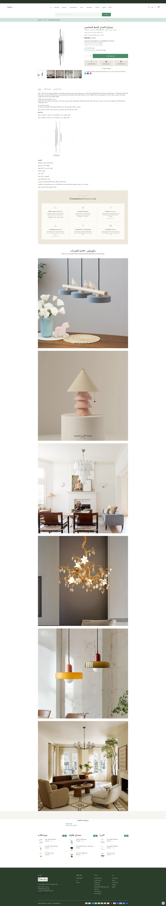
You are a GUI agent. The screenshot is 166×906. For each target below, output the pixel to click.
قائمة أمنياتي (114, 878)
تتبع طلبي (114, 884)
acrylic (108, 71)
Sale (88, 29)
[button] (149, 7)
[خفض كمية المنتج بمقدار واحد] (86, 56)
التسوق (113, 886)
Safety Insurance (97, 891)
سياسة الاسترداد (97, 880)
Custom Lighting (97, 893)
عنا (77, 880)
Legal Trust (96, 889)
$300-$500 (103, 71)
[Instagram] (46, 893)
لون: (89, 47)
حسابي (113, 880)
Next (81, 75)
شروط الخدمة (97, 884)
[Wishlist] (155, 7)
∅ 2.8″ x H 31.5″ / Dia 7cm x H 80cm (93, 44)
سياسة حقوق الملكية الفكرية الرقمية (101, 886)
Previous (39, 75)
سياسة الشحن (97, 882)
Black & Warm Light (101, 50)
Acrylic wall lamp (114, 71)
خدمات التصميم (57, 89)
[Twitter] (38, 893)
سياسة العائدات (47, 89)
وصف (39, 89)
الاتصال (77, 882)
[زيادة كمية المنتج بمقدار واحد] (90, 56)
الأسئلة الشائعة (79, 878)
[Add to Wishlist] (39, 840)
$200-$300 (98, 71)
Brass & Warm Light (89, 50)
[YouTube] (48, 893)
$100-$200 (92, 71)
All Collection (122, 71)
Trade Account (115, 882)
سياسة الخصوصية (98, 878)
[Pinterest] (43, 893)
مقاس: (93, 42)
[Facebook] (41, 893)
